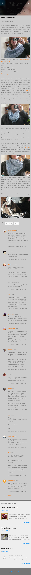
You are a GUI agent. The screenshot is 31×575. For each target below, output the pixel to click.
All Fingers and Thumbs (15, 4)
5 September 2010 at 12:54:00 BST (17, 344)
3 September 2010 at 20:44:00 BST (17, 246)
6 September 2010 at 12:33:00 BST (17, 369)
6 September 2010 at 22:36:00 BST (17, 431)
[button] (29, 18)
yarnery (16, 223)
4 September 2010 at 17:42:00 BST (17, 309)
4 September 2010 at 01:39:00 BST (17, 259)
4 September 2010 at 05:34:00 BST (17, 277)
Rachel (10, 388)
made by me (9, 223)
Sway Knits (11, 314)
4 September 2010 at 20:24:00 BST (17, 323)
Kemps (27, 147)
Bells (9, 452)
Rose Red (10, 264)
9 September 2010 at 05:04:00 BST (17, 491)
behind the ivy (12, 230)
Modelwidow (11, 328)
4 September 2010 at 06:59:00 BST (17, 289)
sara (9, 252)
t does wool (11, 436)
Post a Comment (7, 495)
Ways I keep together (8, 528)
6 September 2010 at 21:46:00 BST (17, 410)
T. (8, 374)
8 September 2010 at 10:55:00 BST (17, 475)
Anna (9, 294)
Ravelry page (4, 74)
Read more (26, 523)
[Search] (29, 3)
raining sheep (12, 480)
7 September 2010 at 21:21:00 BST (17, 447)
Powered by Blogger (16, 572)
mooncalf (10, 349)
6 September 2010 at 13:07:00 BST (17, 383)
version (28, 90)
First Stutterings (7, 549)
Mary (9, 415)
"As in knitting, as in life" (9, 507)
